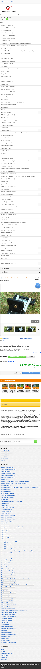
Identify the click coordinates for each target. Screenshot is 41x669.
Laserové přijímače (7, 199)
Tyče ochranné (4, 237)
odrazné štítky (4, 420)
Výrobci (5, 272)
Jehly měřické (4, 66)
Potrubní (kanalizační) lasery (9, 202)
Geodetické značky (5, 53)
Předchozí (1, 329)
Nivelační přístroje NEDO (7, 125)
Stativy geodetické (5, 189)
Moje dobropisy (5, 454)
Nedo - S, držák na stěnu (12, 392)
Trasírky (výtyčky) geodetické (8, 230)
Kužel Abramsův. (5, 84)
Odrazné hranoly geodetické (8, 138)
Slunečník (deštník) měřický (8, 179)
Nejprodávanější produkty (7, 653)
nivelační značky (18, 419)
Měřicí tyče (3, 109)
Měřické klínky (4, 117)
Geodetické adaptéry (6, 48)
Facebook (4, 434)
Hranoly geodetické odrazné (8, 61)
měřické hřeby (26, 419)
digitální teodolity (9, 416)
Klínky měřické (4, 74)
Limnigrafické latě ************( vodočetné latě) (13, 102)
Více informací (37, 353)
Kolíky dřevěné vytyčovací (7, 76)
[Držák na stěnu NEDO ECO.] (9, 329)
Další (39, 329)
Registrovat (5, 1)
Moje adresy (4, 456)
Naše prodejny (4, 655)
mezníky (16, 420)
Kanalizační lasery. (5, 71)
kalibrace (3, 423)
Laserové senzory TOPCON (8, 92)
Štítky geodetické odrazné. (7, 212)
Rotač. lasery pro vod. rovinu (8, 163)
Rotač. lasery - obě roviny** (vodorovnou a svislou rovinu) (15, 161)
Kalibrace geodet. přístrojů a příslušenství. (11, 68)
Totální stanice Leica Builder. (8, 227)
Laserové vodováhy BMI (7, 94)
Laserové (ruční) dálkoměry (8, 86)
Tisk (3, 340)
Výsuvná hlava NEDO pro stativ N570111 (20, 392)
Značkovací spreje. (5, 260)
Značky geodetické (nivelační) (8, 263)
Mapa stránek (20, 434)
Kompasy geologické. (6, 79)
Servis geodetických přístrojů (8, 171)
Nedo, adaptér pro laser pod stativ (5, 392)
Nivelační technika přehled (7, 130)
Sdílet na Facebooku (27, 338)
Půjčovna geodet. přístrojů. (7, 156)
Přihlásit (12, 1)
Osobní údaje (4, 458)
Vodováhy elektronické (6, 250)
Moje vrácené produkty (6, 452)
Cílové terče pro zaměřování (8, 35)
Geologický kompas (6, 56)
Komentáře (4, 404)
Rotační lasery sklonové (7, 166)
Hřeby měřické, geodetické (7, 63)
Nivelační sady (4, 127)
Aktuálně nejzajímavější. (7, 25)
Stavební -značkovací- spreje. (8, 191)
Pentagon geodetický (6, 143)
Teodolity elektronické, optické (8, 214)
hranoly (11, 420)
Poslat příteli (5, 338)
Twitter (10, 434)
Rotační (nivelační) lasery (8, 204)
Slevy (2, 649)
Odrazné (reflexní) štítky (7, 135)
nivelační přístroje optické (20, 416)
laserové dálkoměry (29, 417)
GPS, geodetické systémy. (7, 58)
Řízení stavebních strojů (7, 158)
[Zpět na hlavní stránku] (1, 278)
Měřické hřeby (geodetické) (8, 115)
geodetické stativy (10, 417)
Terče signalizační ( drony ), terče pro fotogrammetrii (14, 222)
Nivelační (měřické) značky (8, 122)
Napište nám (4, 657)
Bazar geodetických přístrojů (8, 28)
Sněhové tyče (4, 181)
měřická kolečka (19, 417)
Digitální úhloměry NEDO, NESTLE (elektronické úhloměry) (16, 43)
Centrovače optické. (6, 30)
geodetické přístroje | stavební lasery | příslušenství (12, 14)
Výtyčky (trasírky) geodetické (8, 253)
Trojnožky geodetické (6, 232)
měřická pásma (34, 419)
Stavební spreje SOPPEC (7, 209)
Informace (6, 268)
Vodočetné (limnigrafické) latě (8, 245)
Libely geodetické (5, 99)
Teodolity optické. (5, 217)
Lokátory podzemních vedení (8, 104)
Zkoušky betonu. (5, 258)
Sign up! (3, 460)
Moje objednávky (5, 450)
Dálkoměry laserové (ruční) (8, 38)
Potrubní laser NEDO (6, 148)
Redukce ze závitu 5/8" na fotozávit (35, 392)
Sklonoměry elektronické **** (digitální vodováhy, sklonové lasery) (18, 176)
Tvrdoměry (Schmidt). (6, 235)
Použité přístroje (5, 150)
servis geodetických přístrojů (31, 421)
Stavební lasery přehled (7, 194)
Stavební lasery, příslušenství (9, 207)
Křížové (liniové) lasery (6, 81)
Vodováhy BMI (4, 248)
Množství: (16, 373)
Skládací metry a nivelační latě (8, 173)
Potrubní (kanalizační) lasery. (8, 145)
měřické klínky (4, 421)
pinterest (23, 427)
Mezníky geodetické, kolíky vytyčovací (10, 120)
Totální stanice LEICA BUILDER (9, 225)
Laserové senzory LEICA (7, 89)
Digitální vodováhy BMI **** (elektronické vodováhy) (14, 45)
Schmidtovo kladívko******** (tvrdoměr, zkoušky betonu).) (15, 168)
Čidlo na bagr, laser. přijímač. (8, 33)
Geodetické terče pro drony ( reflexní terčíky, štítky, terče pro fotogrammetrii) (20, 51)
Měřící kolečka (4, 107)
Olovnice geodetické (6, 140)
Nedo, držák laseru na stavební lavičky (28, 392)
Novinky (3, 651)
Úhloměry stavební (5, 240)
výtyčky (28, 420)
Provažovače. (4, 153)
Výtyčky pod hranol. (6, 255)
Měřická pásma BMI (6, 112)
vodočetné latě (22, 420)
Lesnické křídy (4, 97)
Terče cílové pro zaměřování (8, 220)
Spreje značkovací (5, 184)
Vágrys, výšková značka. (7, 243)
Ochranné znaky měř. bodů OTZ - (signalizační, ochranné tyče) (17, 132)
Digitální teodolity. (5, 40)
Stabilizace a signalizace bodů (8, 186)
